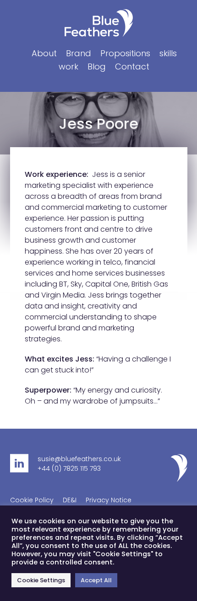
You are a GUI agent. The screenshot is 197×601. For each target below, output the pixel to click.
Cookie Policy (32, 500)
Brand (78, 53)
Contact (132, 66)
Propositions (125, 53)
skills (168, 53)
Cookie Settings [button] (41, 580)
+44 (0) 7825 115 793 (69, 468)
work (68, 66)
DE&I (70, 500)
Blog (97, 66)
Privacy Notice (108, 500)
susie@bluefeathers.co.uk (79, 458)
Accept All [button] (96, 580)
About (44, 53)
